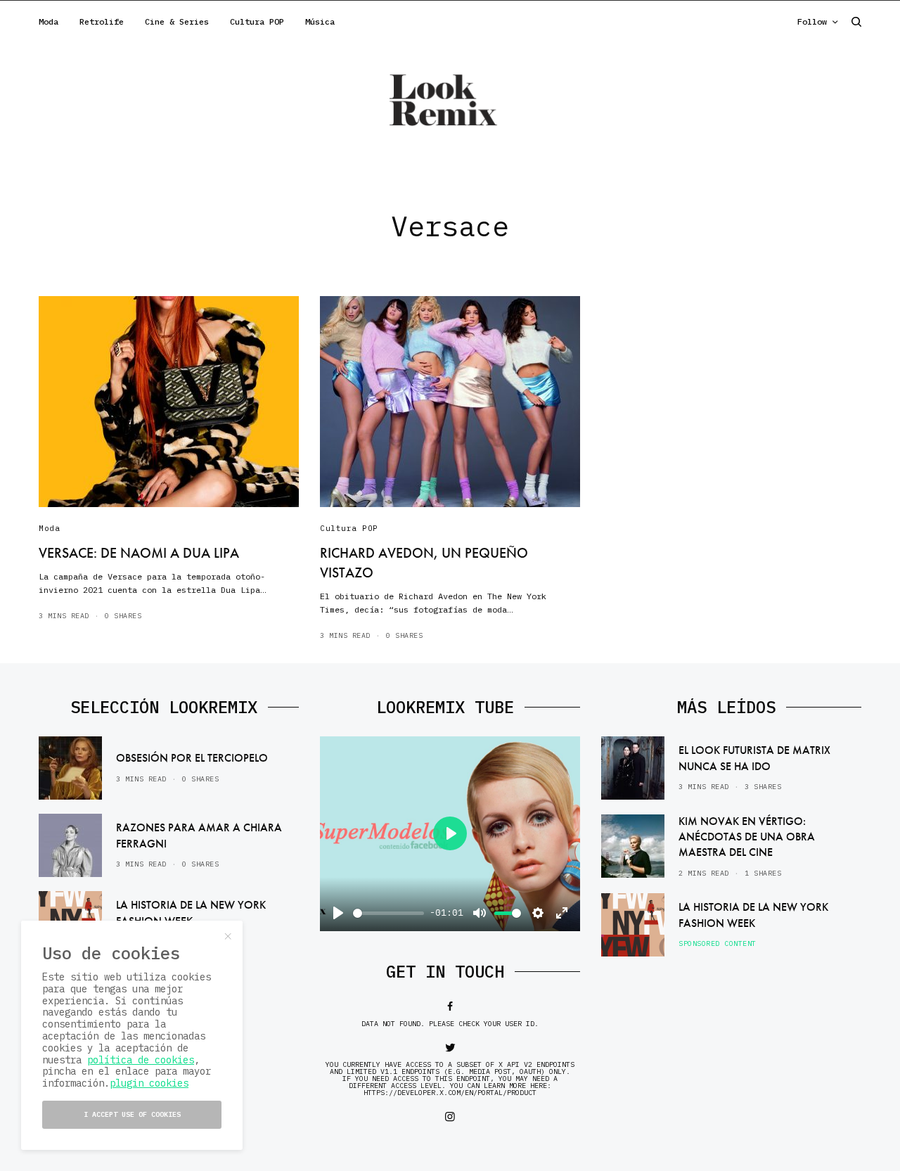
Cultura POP (349, 528)
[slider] (388, 913)
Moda (49, 528)
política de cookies (140, 1060)
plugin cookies (149, 1083)
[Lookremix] (450, 99)
